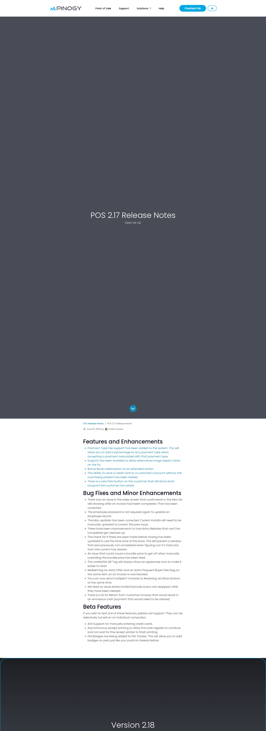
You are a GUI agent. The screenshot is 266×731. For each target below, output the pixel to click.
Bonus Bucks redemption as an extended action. (121, 469)
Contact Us (193, 8)
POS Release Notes (93, 423)
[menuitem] (103, 8)
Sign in (212, 8)
